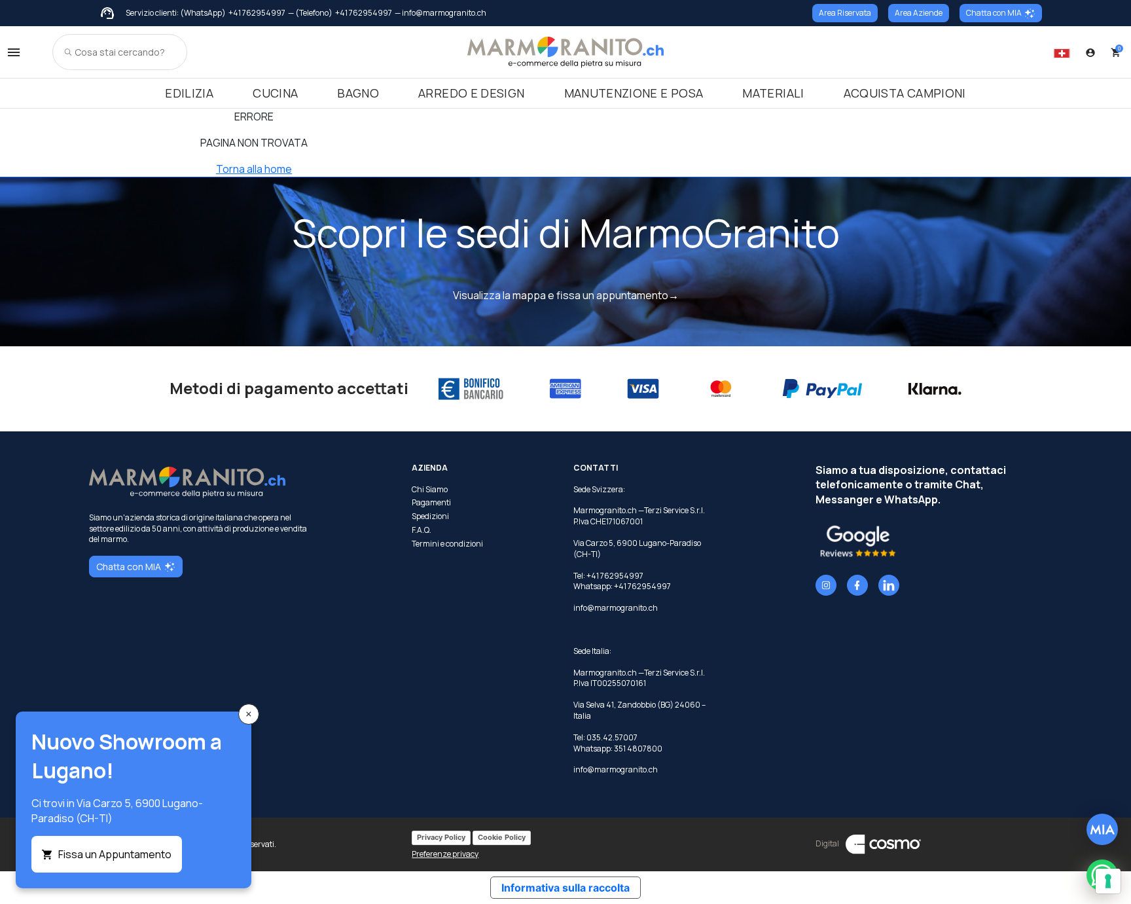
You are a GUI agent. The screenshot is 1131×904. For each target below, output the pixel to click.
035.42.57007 (611, 737)
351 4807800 (638, 748)
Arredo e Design (471, 93)
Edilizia (189, 93)
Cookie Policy (502, 837)
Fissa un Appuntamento (114, 854)
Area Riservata (845, 12)
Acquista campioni (905, 93)
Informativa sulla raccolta (565, 887)
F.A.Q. (421, 530)
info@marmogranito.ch (615, 607)
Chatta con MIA (994, 12)
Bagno (358, 93)
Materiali (773, 93)
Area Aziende (918, 12)
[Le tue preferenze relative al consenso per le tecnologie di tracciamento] (1108, 881)
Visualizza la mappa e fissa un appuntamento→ (566, 295)
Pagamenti (431, 502)
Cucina (275, 93)
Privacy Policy (441, 837)
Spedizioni (430, 516)
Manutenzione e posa (634, 93)
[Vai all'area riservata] (1090, 52)
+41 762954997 (256, 13)
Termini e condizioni (447, 544)
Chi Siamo (430, 489)
